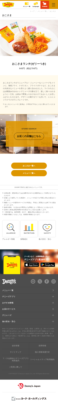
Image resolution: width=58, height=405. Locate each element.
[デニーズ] (8, 4)
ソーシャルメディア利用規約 (42, 359)
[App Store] (31, 264)
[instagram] (53, 281)
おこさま (53, 11)
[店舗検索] (44, 4)
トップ (32, 11)
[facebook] (46, 281)
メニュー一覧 (42, 11)
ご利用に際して (15, 367)
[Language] (35, 5)
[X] (40, 281)
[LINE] (33, 281)
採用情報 (42, 346)
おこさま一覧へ (29, 166)
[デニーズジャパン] (29, 386)
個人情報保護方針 (42, 352)
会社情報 (15, 346)
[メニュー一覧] (26, 5)
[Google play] (47, 264)
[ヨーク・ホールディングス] (29, 398)
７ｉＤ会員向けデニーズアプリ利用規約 (16, 359)
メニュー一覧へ (29, 173)
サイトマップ (15, 352)
